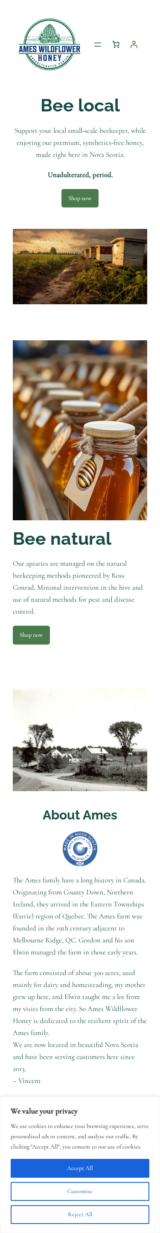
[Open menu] (98, 44)
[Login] (134, 45)
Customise (80, 1191)
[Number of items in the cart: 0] (116, 45)
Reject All (80, 1214)
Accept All (80, 1168)
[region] (80, 1165)
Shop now (80, 198)
